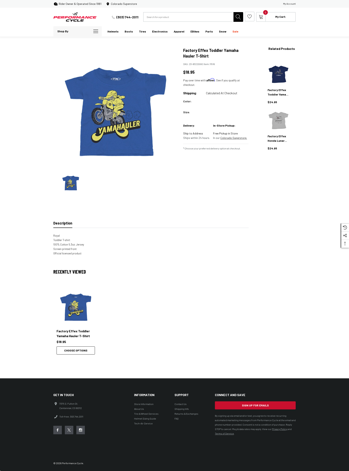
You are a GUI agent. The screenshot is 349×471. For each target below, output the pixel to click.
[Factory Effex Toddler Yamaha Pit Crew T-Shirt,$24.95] (278, 74)
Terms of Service (224, 433)
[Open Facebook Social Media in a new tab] (57, 430)
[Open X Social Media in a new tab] (69, 430)
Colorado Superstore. (233, 138)
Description (62, 223)
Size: (186, 112)
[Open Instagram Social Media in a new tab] (80, 430)
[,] (76, 306)
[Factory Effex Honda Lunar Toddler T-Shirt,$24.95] (278, 120)
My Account (289, 3)
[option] (77, 320)
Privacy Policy (279, 429)
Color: (187, 101)
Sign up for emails (255, 405)
